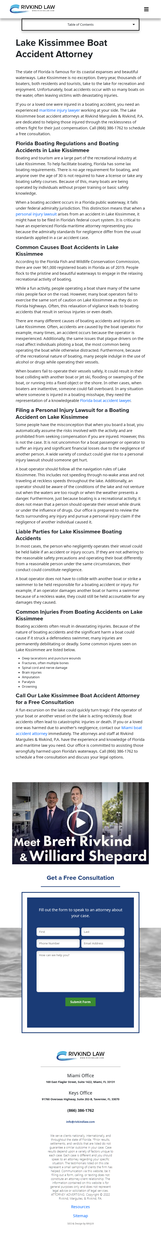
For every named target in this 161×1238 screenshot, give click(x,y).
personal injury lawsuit (36, 214)
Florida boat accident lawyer (105, 400)
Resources (80, 1206)
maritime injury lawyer (59, 110)
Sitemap (80, 1215)
